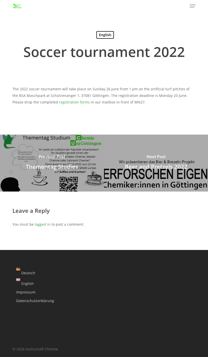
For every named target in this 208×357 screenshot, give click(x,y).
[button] (192, 6)
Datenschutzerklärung (35, 300)
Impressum (26, 292)
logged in (42, 224)
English (105, 34)
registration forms (74, 102)
